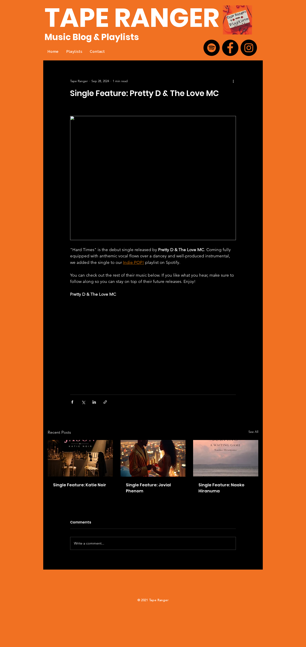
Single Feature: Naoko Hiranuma (221, 488)
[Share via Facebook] (72, 402)
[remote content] (153, 344)
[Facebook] (230, 48)
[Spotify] (211, 48)
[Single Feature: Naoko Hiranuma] (225, 458)
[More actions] (233, 81)
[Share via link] (105, 402)
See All (253, 432)
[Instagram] (249, 48)
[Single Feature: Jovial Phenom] (153, 458)
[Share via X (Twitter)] (83, 402)
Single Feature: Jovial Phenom (148, 488)
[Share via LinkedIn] (94, 402)
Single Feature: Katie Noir (79, 485)
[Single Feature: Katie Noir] (80, 458)
